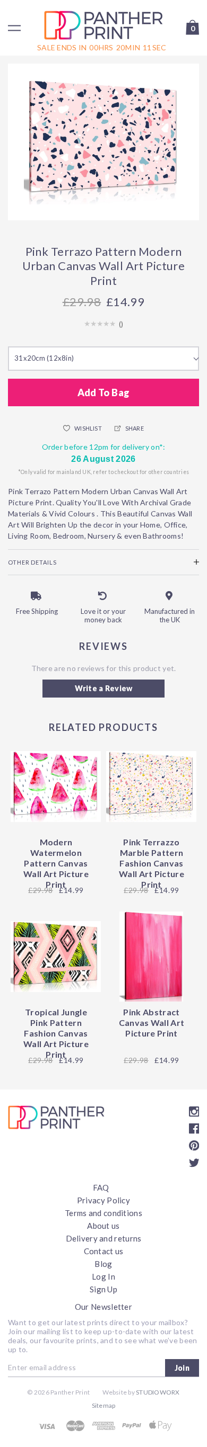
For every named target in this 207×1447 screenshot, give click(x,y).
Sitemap (104, 1405)
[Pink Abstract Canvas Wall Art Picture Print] (151, 957)
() (121, 324)
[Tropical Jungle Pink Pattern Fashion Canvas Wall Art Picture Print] (56, 957)
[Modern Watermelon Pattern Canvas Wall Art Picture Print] (56, 787)
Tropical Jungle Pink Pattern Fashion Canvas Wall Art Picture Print (56, 1033)
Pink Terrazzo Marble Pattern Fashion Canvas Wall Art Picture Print (151, 863)
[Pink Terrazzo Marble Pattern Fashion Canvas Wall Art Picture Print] (151, 787)
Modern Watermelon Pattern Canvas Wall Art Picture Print (56, 863)
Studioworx (157, 1392)
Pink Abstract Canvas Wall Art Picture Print (152, 1022)
